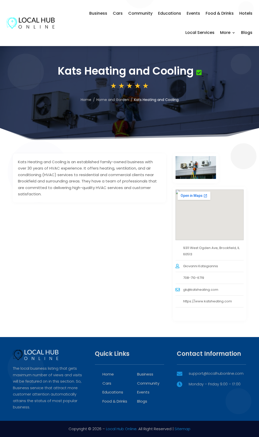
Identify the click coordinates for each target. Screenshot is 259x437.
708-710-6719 (193, 277)
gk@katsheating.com (200, 289)
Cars (118, 13)
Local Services (199, 32)
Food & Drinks (220, 13)
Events (193, 13)
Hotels (245, 13)
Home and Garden (112, 99)
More (225, 32)
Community (140, 13)
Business (98, 13)
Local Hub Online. (121, 428)
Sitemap (182, 428)
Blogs (246, 32)
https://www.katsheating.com (207, 301)
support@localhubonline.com (216, 373)
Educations (169, 13)
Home (86, 99)
